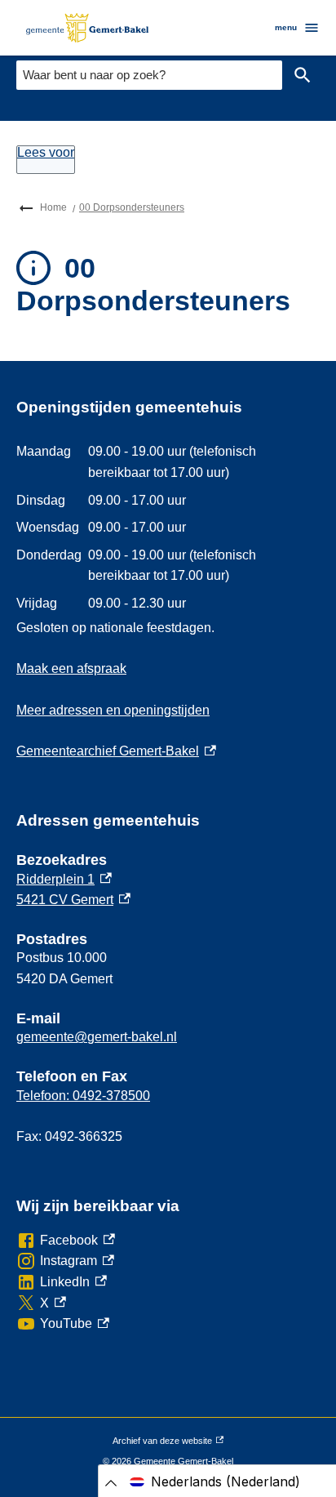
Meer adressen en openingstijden (113, 710)
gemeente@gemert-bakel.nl (96, 1037)
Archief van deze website (162, 1444)
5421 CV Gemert (73, 900)
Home (53, 207)
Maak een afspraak (71, 668)
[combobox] (149, 74)
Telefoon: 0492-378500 (83, 1096)
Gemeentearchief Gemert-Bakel (116, 751)
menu (286, 27)
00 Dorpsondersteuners (131, 207)
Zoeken (302, 75)
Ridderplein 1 (64, 879)
